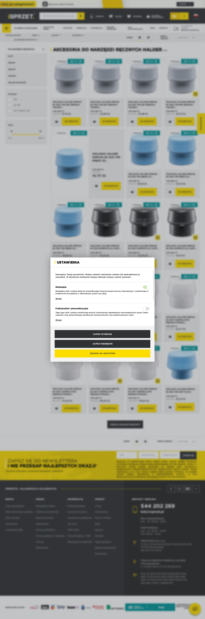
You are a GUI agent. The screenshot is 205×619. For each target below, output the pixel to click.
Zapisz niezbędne (103, 343)
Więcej (58, 298)
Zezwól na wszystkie (102, 353)
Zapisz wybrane (102, 334)
